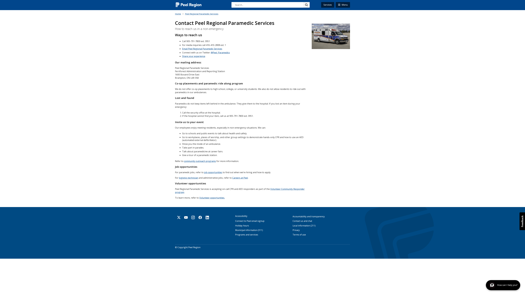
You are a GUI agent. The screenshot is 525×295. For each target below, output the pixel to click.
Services (327, 4)
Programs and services (246, 234)
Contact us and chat (302, 221)
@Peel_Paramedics (220, 52)
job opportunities (213, 172)
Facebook (200, 217)
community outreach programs (200, 161)
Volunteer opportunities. (212, 197)
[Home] (188, 4)
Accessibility (241, 216)
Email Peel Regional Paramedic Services (202, 48)
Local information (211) (304, 225)
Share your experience (193, 56)
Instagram (193, 217)
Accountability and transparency (309, 216)
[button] (343, 5)
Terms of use (299, 234)
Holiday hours (242, 225)
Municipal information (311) (249, 230)
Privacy (296, 230)
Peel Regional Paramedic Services (201, 13)
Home (178, 13)
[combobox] (270, 5)
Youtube (186, 217)
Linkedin (207, 217)
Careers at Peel (240, 177)
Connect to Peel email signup (249, 221)
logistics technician (188, 177)
